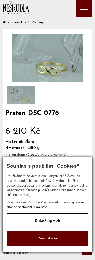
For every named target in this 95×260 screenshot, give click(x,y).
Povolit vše (47, 238)
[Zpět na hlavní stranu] (16, 7)
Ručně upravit (47, 221)
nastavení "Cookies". (33, 207)
